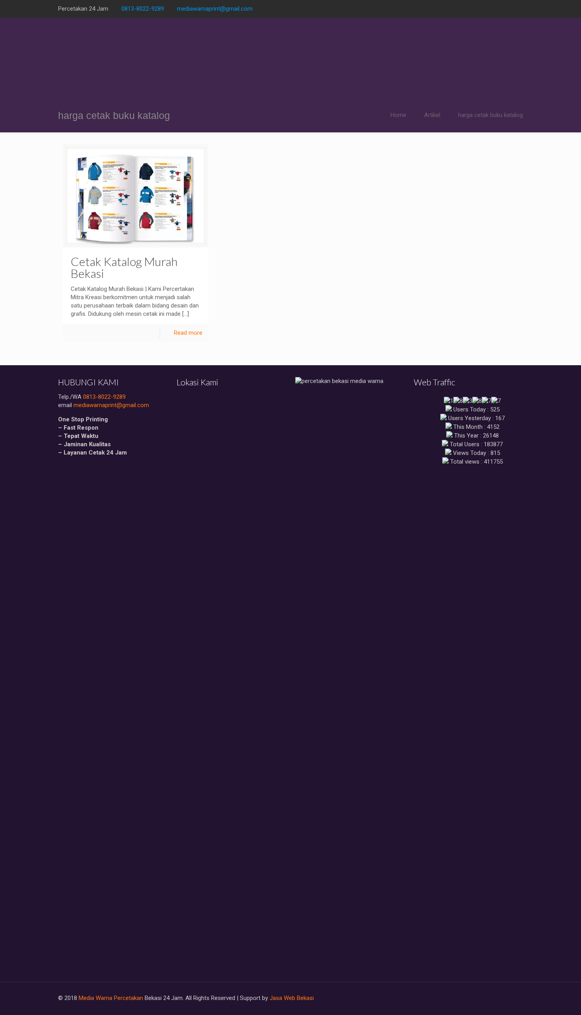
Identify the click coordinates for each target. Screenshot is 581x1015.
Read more (188, 332)
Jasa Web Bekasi (292, 998)
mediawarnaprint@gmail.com (215, 8)
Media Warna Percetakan (111, 998)
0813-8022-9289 (142, 8)
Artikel (432, 115)
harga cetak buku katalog (490, 115)
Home (398, 115)
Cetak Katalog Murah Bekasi (124, 267)
